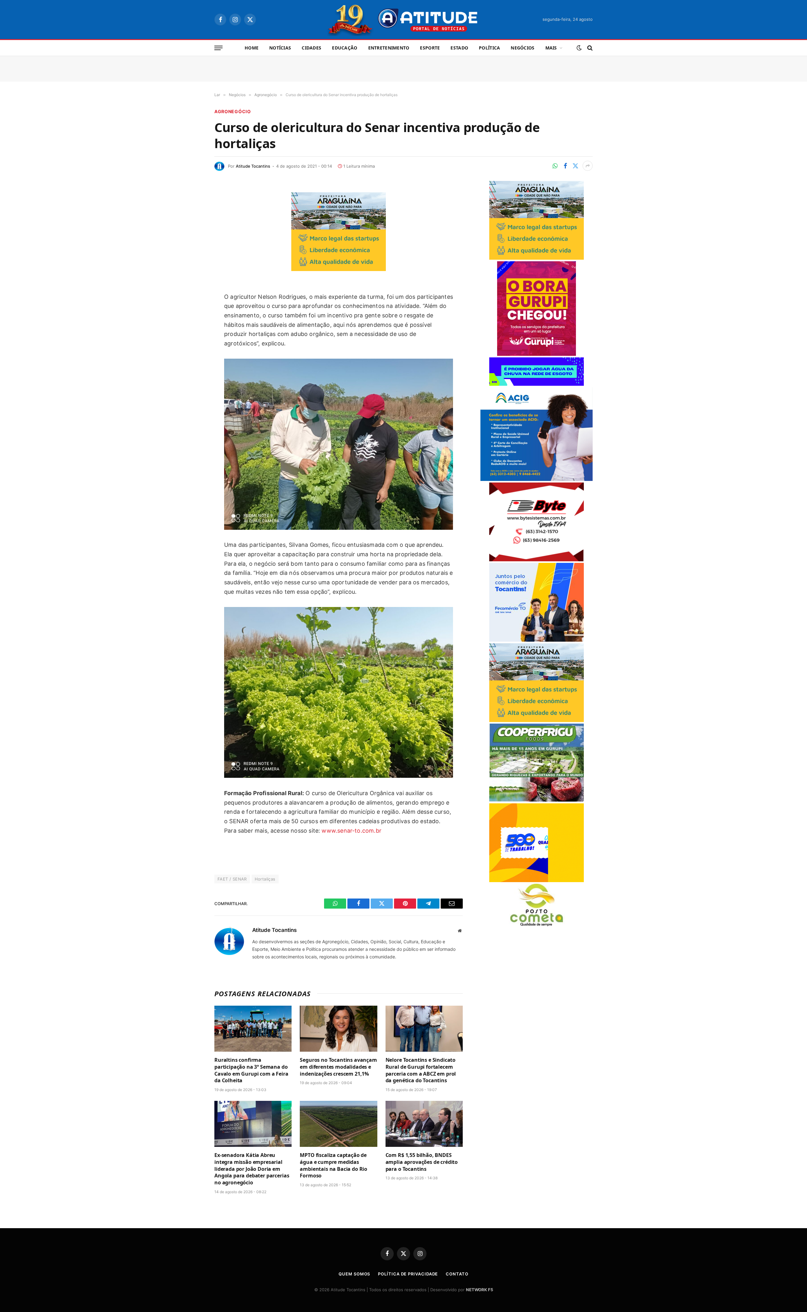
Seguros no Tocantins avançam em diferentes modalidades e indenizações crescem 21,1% (338, 1067)
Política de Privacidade (408, 1273)
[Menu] (218, 48)
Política (489, 48)
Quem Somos (354, 1273)
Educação (344, 48)
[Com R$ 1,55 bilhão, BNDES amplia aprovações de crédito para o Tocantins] (424, 1124)
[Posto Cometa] (536, 924)
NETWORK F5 (479, 1289)
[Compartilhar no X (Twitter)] (575, 166)
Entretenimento (388, 48)
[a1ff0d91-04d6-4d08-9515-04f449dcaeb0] (536, 640)
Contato (457, 1273)
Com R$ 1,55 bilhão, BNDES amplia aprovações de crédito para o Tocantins (422, 1162)
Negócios (522, 48)
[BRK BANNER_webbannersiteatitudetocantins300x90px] (536, 384)
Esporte (430, 48)
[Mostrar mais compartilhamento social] (588, 166)
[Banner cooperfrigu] (536, 800)
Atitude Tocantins (253, 166)
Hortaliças (265, 878)
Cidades (311, 48)
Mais (551, 48)
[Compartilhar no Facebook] (565, 166)
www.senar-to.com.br (351, 830)
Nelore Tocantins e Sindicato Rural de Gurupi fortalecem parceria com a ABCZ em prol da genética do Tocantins (421, 1070)
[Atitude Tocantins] (403, 19)
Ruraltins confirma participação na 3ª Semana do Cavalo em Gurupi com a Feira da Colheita (251, 1070)
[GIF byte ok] (536, 559)
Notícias (280, 48)
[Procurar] (589, 48)
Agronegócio (232, 111)
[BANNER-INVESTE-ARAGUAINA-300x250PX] (338, 269)
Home (251, 48)
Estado (459, 48)
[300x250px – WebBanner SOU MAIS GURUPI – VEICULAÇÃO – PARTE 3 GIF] (536, 354)
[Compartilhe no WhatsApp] (555, 166)
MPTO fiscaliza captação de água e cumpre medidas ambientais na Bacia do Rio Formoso (333, 1165)
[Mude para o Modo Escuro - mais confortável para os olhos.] (579, 48)
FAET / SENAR (232, 878)
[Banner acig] (536, 479)
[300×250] (536, 880)
